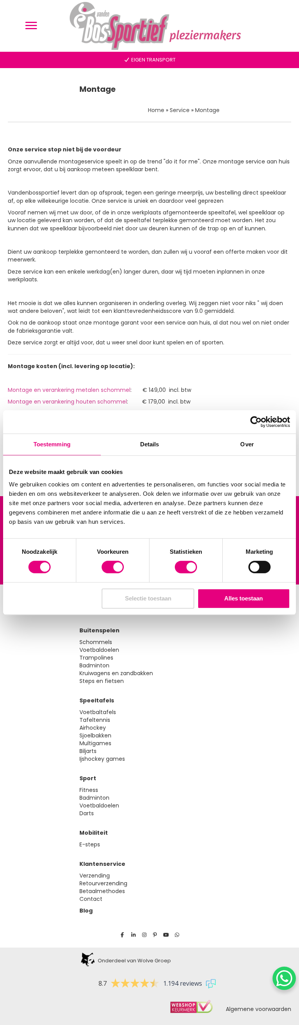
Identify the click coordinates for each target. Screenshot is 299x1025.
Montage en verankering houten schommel (67, 401)
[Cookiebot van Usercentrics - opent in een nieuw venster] (256, 422)
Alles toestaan (243, 598)
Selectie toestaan (148, 598)
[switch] (113, 567)
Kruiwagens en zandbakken (116, 673)
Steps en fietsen (101, 681)
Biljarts (88, 751)
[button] (122, 935)
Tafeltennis (94, 720)
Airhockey (92, 728)
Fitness (88, 790)
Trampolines (96, 658)
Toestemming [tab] (51, 444)
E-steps (89, 844)
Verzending (94, 875)
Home (156, 110)
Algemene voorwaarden (256, 1009)
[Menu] (31, 25)
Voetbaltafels (97, 712)
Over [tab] (246, 444)
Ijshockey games (102, 759)
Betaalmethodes (102, 891)
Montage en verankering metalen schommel (69, 390)
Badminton (94, 665)
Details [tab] (149, 444)
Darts (86, 813)
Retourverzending (103, 883)
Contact (90, 899)
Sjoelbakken (95, 735)
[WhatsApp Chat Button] (284, 978)
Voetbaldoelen (99, 650)
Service (180, 110)
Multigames (95, 743)
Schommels (95, 642)
